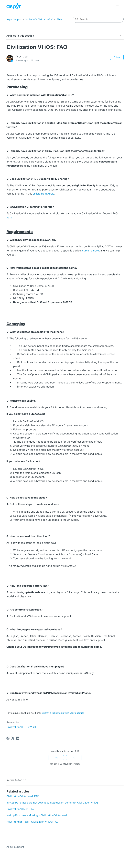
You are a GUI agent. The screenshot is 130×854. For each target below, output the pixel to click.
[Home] (13, 6)
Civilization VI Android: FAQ (22, 796)
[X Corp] (12, 738)
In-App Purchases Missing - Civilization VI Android (36, 815)
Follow (117, 57)
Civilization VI (14, 727)
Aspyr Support (14, 19)
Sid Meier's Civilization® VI (39, 19)
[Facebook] (7, 738)
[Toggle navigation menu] (118, 6)
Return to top (14, 780)
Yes (56, 757)
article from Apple (43, 193)
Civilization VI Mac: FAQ (20, 809)
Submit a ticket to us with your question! (63, 712)
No (73, 757)
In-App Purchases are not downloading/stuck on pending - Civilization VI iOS (52, 802)
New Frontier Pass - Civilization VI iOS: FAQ (32, 821)
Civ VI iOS (31, 727)
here (9, 217)
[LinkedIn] (17, 738)
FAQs (59, 19)
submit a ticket (91, 250)
